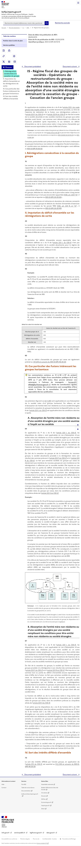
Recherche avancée (62, 23)
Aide (3, 784)
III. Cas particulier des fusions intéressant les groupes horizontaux (11, 91)
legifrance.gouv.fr (36, 833)
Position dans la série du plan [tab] (13, 41)
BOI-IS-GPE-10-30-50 (34, 148)
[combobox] (24, 23)
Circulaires (44, 793)
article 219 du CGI (52, 133)
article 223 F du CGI (33, 114)
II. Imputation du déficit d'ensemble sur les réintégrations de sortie (11, 82)
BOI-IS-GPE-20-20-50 (53, 197)
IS (23, 28)
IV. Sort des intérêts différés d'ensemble (10, 97)
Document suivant (70, 66)
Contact (4, 788)
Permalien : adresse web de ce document (4, 56)
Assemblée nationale (47, 784)
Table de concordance (27, 788)
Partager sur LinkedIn (9, 62)
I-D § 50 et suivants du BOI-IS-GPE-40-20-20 (49, 362)
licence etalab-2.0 (42, 843)
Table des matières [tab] (9, 36)
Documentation (26, 791)
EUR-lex (43, 799)
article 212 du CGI (33, 764)
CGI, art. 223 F (70, 195)
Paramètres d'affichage (69, 839)
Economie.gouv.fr (46, 802)
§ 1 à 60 (48, 401)
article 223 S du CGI (49, 493)
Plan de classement (14, 28)
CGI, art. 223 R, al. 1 (66, 206)
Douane (43, 796)
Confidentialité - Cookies (49, 839)
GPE (28, 28)
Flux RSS (23, 784)
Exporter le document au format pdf (4, 51)
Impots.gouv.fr (45, 805)
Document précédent (32, 66)
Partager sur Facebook (14, 56)
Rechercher (47, 23)
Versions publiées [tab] (9, 45)
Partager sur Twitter (4, 62)
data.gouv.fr (51, 833)
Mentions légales (25, 839)
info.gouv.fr (6, 833)
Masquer (8, 67)
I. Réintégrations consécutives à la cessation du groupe (11, 73)
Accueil (4, 28)
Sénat (43, 809)
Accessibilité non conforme (9, 839)
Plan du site (36, 839)
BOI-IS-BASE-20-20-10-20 (65, 135)
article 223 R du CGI (55, 114)
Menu (78, 3)
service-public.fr (19, 833)
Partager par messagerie (15, 62)
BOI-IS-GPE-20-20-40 (53, 208)
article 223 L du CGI (61, 242)
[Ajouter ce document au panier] (9, 51)
